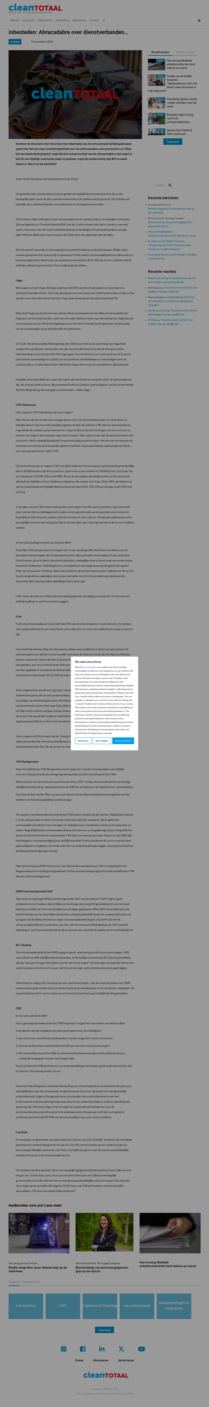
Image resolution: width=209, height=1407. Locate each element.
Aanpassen (83, 740)
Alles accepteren (123, 740)
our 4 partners (89, 667)
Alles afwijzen (101, 740)
